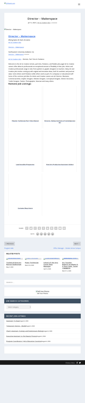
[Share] (27, 228)
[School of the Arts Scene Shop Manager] (52, 259)
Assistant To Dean (13, 321)
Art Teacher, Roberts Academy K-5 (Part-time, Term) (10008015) (70, 265)
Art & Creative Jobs (43, 23)
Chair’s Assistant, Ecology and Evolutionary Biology (25, 331)
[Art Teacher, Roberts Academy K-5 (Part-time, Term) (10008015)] (70, 259)
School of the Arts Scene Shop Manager (51, 264)
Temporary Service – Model (16, 326)
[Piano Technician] (33, 259)
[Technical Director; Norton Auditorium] (14, 259)
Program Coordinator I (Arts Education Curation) (24, 341)
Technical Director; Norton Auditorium (14, 263)
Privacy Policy (70, 363)
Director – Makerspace (21, 36)
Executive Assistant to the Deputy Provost (21, 336)
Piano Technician (32, 263)
